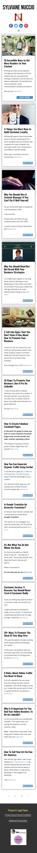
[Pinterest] (26, 26)
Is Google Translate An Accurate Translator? (15, 505)
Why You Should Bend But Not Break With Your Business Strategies (17, 269)
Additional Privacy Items (18, 820)
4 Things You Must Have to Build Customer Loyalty (17, 130)
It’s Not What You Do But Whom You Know (16, 546)
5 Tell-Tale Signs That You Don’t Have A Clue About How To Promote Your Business (17, 336)
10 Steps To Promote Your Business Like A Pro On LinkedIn (17, 383)
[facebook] (11, 26)
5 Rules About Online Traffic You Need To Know (18, 674)
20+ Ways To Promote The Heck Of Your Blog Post (17, 634)
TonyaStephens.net (20, 762)
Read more (17, 91)
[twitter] (16, 26)
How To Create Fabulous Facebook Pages (16, 425)
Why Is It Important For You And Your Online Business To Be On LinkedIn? (18, 711)
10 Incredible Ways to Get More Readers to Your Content (17, 63)
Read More (25, 97)
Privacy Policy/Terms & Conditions (18, 815)
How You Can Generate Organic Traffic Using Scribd (18, 465)
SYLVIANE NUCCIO (18, 7)
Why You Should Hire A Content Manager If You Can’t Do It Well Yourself (16, 197)
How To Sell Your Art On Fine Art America (18, 753)
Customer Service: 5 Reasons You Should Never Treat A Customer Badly (17, 590)
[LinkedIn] (21, 26)
